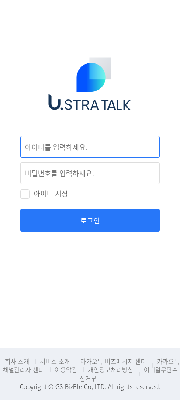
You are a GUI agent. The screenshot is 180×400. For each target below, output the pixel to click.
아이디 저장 (51, 193)
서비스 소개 (55, 361)
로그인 (90, 220)
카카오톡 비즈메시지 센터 (113, 361)
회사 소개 (17, 361)
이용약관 (66, 369)
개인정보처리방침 (110, 369)
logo (90, 90)
